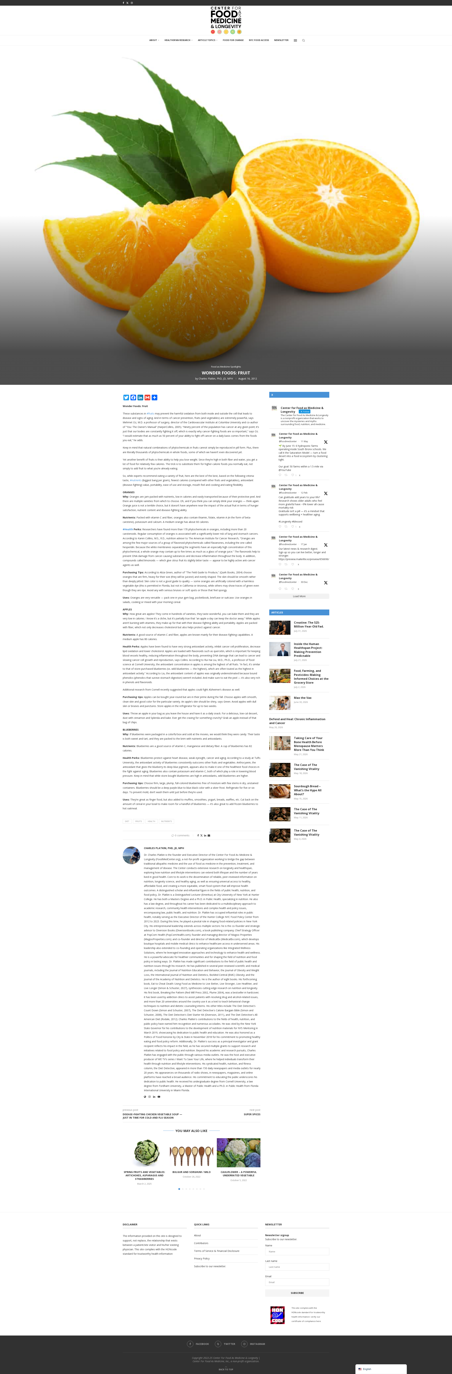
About (153, 40)
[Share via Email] (209, 835)
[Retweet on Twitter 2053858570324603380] (287, 475)
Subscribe (297, 1293)
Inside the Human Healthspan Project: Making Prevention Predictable (308, 650)
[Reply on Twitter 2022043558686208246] (281, 527)
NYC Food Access (259, 40)
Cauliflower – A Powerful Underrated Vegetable (239, 1173)
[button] (127, 1164)
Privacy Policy (202, 1258)
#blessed (297, 521)
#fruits (150, 413)
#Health (128, 529)
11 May (304, 441)
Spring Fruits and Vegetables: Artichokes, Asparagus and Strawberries (144, 1175)
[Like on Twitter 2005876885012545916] (293, 589)
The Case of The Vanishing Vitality (306, 767)
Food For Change (233, 40)
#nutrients (136, 480)
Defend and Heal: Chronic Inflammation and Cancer (297, 721)
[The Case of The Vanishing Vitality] (279, 770)
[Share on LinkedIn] (205, 835)
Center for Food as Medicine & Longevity (298, 435)
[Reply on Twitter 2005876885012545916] (281, 589)
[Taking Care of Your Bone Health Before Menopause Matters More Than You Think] (279, 743)
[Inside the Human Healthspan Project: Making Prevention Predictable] (279, 649)
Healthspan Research (177, 40)
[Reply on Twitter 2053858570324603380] (281, 475)
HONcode (171, 1249)
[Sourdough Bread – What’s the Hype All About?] (279, 791)
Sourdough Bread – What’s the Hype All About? (308, 790)
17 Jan (304, 544)
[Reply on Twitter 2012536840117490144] (281, 564)
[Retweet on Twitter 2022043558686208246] (287, 527)
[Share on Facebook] (198, 835)
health (151, 821)
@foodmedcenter (288, 441)
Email (268, 1276)
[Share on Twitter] (201, 835)
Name (268, 1245)
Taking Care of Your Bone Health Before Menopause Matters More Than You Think (309, 744)
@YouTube (285, 470)
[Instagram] (132, 3)
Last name (271, 1261)
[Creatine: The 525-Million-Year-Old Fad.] (279, 628)
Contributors (201, 1243)
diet (127, 821)
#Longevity (285, 521)
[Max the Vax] (279, 703)
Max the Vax (302, 698)
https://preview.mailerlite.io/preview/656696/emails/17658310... (314, 559)
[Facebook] (123, 3)
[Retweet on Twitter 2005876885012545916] (287, 589)
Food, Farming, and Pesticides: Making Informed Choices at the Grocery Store (311, 677)
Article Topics (206, 40)
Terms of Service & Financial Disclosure (216, 1251)
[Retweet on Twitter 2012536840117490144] (287, 564)
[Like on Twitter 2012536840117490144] (293, 564)
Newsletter (281, 40)
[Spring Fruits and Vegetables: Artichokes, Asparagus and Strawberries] (144, 1152)
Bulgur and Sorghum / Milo (192, 1172)
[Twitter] (127, 3)
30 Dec (304, 582)
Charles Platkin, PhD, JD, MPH (216, 378)
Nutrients (166, 821)
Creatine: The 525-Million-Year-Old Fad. (309, 624)
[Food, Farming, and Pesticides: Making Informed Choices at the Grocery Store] (279, 676)
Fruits (138, 821)
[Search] (303, 40)
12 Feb (304, 492)
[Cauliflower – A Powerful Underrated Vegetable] (238, 1152)
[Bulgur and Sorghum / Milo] (191, 1152)
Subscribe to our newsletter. (210, 1266)
